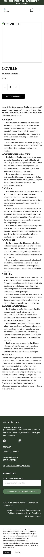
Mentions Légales (13, 510)
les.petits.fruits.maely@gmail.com (16, 466)
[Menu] (38, 10)
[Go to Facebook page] (4, 440)
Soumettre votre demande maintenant (22, 491)
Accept (7, 552)
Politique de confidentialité (19, 513)
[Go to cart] (32, 10)
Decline (17, 552)
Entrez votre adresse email (13, 478)
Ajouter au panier (13, 96)
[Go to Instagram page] (20, 440)
